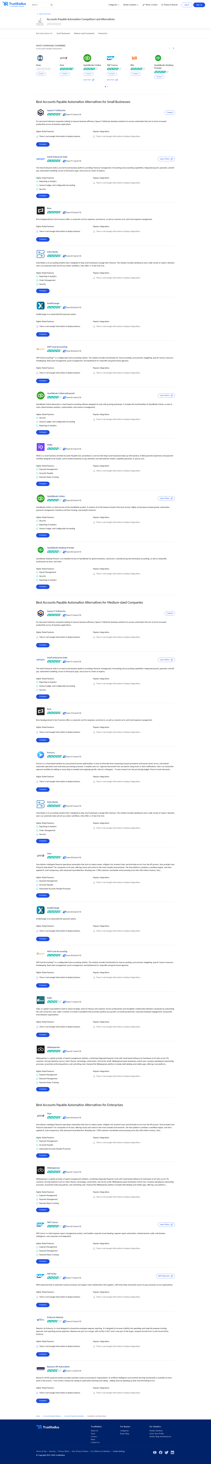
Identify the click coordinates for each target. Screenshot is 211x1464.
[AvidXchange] (40, 305)
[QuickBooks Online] (40, 498)
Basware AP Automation (58, 1367)
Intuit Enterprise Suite (57, 157)
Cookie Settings (119, 1451)
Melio (49, 445)
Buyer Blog (124, 1434)
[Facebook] (161, 1452)
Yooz (49, 853)
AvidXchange (53, 303)
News (93, 1440)
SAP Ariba (51, 1274)
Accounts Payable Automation (74, 1416)
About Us (94, 1431)
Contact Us (95, 1443)
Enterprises (102, 34)
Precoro (51, 753)
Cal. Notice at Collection (100, 1451)
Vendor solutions (129, 5)
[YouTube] (155, 1452)
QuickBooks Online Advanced (60, 393)
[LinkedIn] (172, 1452)
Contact (170, 113)
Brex (49, 208)
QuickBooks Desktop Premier (60, 548)
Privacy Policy (63, 1451)
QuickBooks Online (56, 496)
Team (93, 1434)
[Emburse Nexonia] (40, 1319)
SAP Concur (52, 1222)
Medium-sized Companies (84, 34)
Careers (94, 1437)
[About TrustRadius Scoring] (64, 115)
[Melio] (40, 446)
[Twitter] (167, 1452)
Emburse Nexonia (55, 1317)
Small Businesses (63, 34)
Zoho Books (52, 252)
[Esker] (40, 1000)
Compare (43, 144)
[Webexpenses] (40, 1049)
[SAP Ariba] (40, 1276)
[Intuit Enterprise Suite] (40, 159)
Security (52, 1451)
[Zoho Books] (40, 254)
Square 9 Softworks (56, 110)
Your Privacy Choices (80, 1451)
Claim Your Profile (156, 1434)
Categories (113, 5)
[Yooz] (40, 855)
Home (38, 1416)
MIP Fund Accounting (57, 347)
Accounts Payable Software (52, 1416)
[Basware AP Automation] (40, 1369)
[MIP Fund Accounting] (40, 349)
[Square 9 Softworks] (40, 112)
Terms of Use (41, 1451)
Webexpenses (53, 1047)
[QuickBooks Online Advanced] (40, 395)
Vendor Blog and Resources (160, 1437)
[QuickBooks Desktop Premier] (40, 549)
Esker (49, 998)
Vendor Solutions (156, 1431)
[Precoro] (40, 754)
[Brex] (40, 210)
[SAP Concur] (40, 1224)
